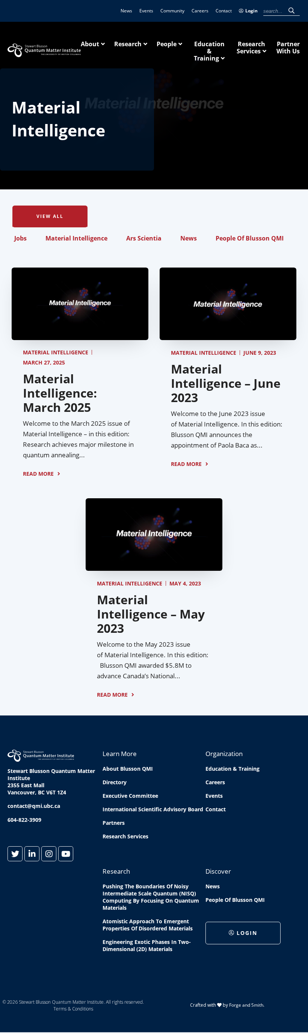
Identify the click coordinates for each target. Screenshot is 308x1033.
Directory (115, 782)
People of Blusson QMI (250, 238)
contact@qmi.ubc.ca (34, 805)
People (167, 44)
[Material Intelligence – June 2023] (228, 336)
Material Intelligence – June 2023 (226, 383)
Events (146, 11)
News (126, 11)
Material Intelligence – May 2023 (151, 613)
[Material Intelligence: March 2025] (80, 336)
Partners (114, 822)
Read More (38, 473)
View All (49, 216)
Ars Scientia (144, 238)
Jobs (20, 238)
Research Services (251, 47)
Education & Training (209, 51)
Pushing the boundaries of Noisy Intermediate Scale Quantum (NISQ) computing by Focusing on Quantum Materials (151, 897)
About (90, 44)
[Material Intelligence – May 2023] (154, 567)
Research (128, 44)
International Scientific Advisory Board (153, 809)
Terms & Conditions (73, 1009)
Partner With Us (288, 47)
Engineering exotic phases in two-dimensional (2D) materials (147, 945)
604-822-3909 (24, 819)
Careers (200, 11)
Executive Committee (130, 795)
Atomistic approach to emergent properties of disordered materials (148, 925)
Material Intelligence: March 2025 (60, 393)
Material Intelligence (76, 238)
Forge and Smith (246, 1005)
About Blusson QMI (128, 768)
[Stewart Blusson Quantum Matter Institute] (44, 53)
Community (172, 11)
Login (251, 11)
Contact (224, 11)
